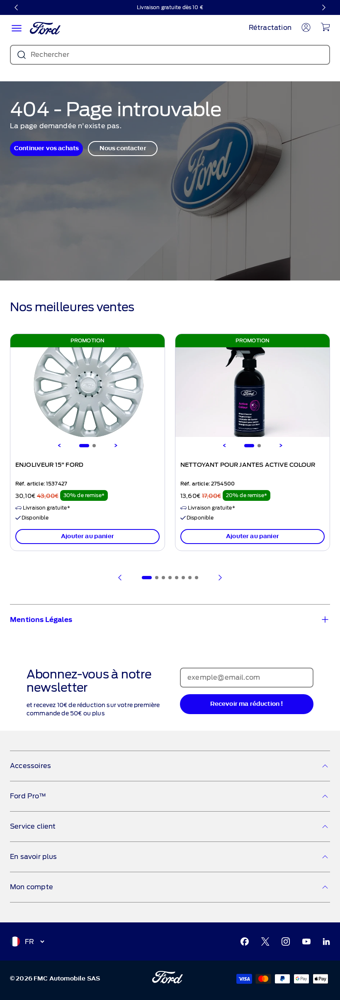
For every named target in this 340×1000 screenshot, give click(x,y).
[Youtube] (306, 941)
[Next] (116, 445)
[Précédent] (16, 7)
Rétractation (270, 28)
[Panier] (325, 27)
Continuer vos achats (46, 148)
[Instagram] (286, 941)
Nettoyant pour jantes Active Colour (248, 465)
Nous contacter (123, 148)
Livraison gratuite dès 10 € (170, 7)
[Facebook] (244, 941)
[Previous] (59, 445)
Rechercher (50, 55)
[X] (265, 941)
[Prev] (120, 577)
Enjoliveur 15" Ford (49, 465)
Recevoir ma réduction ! (247, 704)
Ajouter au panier (87, 536)
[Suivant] (323, 7)
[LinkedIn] (326, 941)
